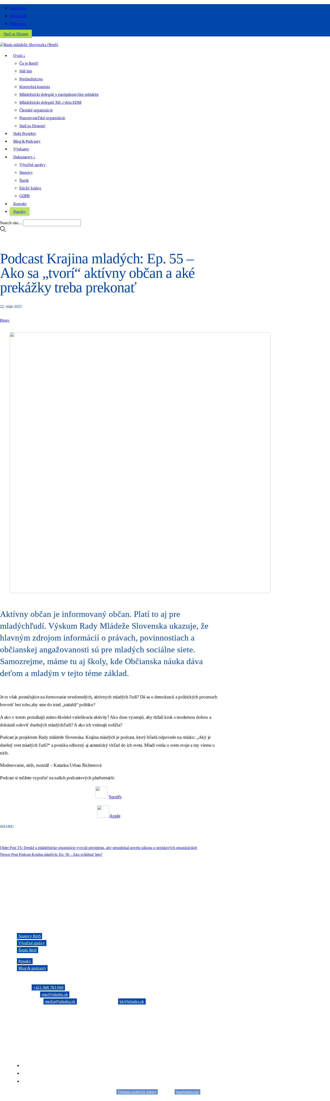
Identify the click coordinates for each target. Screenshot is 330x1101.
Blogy (4, 320)
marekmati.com (187, 1092)
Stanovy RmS (29, 936)
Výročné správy (31, 943)
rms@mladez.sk (55, 994)
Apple (114, 815)
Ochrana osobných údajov (137, 1092)
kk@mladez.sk (132, 1001)
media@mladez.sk (60, 1001)
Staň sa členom (16, 34)
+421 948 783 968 (48, 987)
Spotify (115, 796)
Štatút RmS (27, 950)
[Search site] (3, 230)
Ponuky (24, 961)
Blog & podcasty (32, 968)
